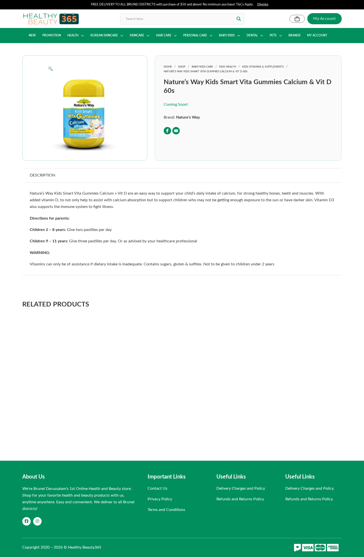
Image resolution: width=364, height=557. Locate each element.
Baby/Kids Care (202, 66)
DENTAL (252, 35)
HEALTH (72, 35)
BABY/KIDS (227, 35)
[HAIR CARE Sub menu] (175, 35)
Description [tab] (42, 175)
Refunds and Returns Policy (240, 499)
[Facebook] (167, 130)
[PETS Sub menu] (280, 35)
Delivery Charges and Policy (240, 488)
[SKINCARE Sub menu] (148, 35)
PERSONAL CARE (195, 35)
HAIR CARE (163, 35)
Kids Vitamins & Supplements (263, 66)
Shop (181, 66)
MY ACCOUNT (317, 35)
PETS (273, 35)
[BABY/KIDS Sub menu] (238, 35)
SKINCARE (137, 35)
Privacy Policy (160, 499)
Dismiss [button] (262, 4)
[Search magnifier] (238, 18)
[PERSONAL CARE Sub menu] (210, 35)
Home (168, 66)
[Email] (176, 130)
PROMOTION (51, 35)
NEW (32, 35)
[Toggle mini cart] (297, 18)
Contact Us (157, 488)
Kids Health (227, 66)
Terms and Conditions (166, 510)
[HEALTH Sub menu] (82, 35)
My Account (324, 19)
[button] (84, 69)
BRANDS (294, 35)
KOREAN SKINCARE (104, 35)
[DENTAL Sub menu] (261, 35)
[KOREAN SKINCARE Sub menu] (121, 35)
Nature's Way (188, 117)
